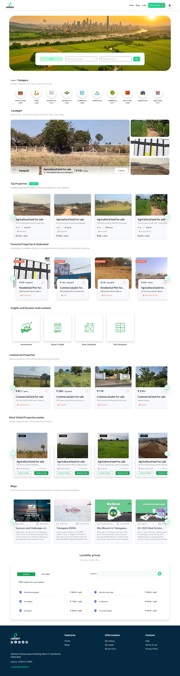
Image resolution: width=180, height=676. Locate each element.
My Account (110, 648)
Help (147, 641)
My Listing (109, 641)
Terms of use (151, 645)
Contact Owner (24, 473)
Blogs (67, 645)
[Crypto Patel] (16, 636)
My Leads (109, 645)
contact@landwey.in (20, 666)
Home (67, 641)
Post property (155, 5)
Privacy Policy (151, 648)
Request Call (41, 473)
